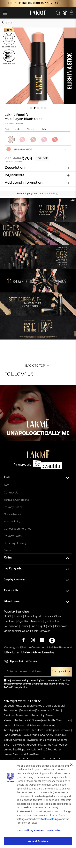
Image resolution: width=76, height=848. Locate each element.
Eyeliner (9, 715)
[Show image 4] (42, 108)
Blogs (7, 550)
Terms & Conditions (16, 500)
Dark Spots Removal (57, 730)
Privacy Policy (13, 536)
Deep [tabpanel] (18, 129)
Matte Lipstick (24, 705)
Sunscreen (23, 715)
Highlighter (45, 626)
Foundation (11, 626)
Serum (35, 715)
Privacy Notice (13, 507)
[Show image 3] (38, 108)
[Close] (71, 764)
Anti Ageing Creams (16, 730)
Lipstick (18, 616)
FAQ (6, 485)
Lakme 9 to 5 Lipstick (17, 749)
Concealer (61, 626)
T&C (6, 687)
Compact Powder (24, 740)
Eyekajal (41, 710)
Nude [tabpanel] (30, 129)
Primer (24, 626)
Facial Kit (9, 725)
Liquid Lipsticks (43, 616)
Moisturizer (34, 725)
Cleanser (47, 744)
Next (72, 139)
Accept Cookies (38, 841)
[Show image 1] (31, 108)
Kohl (27, 621)
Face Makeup (12, 735)
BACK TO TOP (35, 365)
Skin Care (37, 730)
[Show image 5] (45, 108)
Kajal (20, 621)
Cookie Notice (12, 514)
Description (15, 167)
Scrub (8, 740)
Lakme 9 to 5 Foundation (46, 749)
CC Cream (34, 720)
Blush (34, 626)
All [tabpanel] (7, 129)
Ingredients (14, 175)
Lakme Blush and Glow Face (21, 754)
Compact (10, 631)
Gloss (58, 616)
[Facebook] (23, 640)
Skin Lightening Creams (52, 740)
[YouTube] (42, 640)
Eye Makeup (30, 735)
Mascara (37, 621)
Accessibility (12, 521)
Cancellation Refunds (18, 528)
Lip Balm (59, 735)
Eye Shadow (52, 621)
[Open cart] (71, 13)
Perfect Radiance (15, 720)
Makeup (39, 705)
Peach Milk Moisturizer (56, 720)
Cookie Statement (32, 807)
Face (9, 23)
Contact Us (11, 492)
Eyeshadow (27, 710)
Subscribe (61, 672)
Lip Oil (8, 616)
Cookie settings (50, 819)
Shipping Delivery (15, 543)
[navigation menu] (4, 13)
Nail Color (23, 631)
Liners (28, 616)
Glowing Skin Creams (26, 744)
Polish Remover (40, 631)
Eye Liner (10, 621)
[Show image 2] (35, 108)
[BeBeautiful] (52, 641)
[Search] (58, 14)
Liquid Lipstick (54, 705)
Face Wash (46, 735)
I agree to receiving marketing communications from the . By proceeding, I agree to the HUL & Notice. (37, 684)
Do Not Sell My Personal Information (38, 830)
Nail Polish (54, 710)
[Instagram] (32, 640)
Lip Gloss (47, 715)
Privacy (15, 687)
